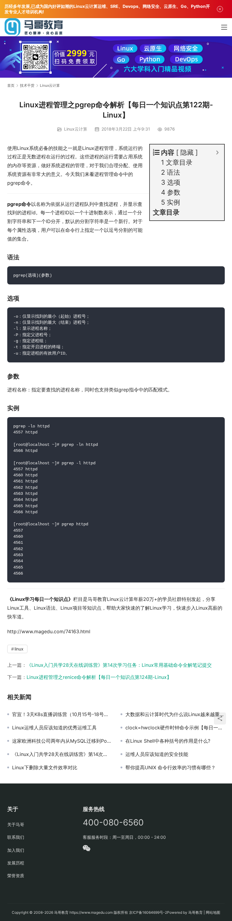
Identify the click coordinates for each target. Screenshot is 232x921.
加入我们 (15, 850)
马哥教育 (61, 912)
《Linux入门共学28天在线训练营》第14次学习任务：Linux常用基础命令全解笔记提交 (119, 665)
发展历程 (15, 862)
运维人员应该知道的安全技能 (156, 754)
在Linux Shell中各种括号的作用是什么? (167, 741)
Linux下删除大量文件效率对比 (44, 767)
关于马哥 (15, 824)
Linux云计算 (75, 128)
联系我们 (15, 837)
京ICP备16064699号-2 (148, 912)
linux (19, 648)
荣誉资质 (15, 875)
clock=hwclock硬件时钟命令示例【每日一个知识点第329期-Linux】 (175, 727)
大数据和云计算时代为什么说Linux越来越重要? (175, 714)
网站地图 (213, 912)
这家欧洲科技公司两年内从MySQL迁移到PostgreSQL (61, 741)
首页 (10, 85)
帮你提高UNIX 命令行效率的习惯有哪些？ (170, 767)
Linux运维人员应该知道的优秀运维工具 (54, 727)
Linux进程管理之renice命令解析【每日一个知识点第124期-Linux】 (99, 677)
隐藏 (187, 152)
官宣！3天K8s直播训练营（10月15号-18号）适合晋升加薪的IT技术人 (61, 714)
